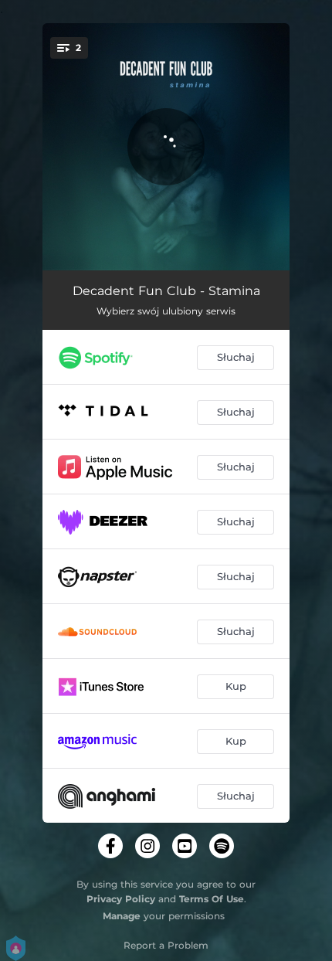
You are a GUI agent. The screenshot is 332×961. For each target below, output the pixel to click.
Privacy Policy (120, 899)
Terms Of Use (211, 899)
